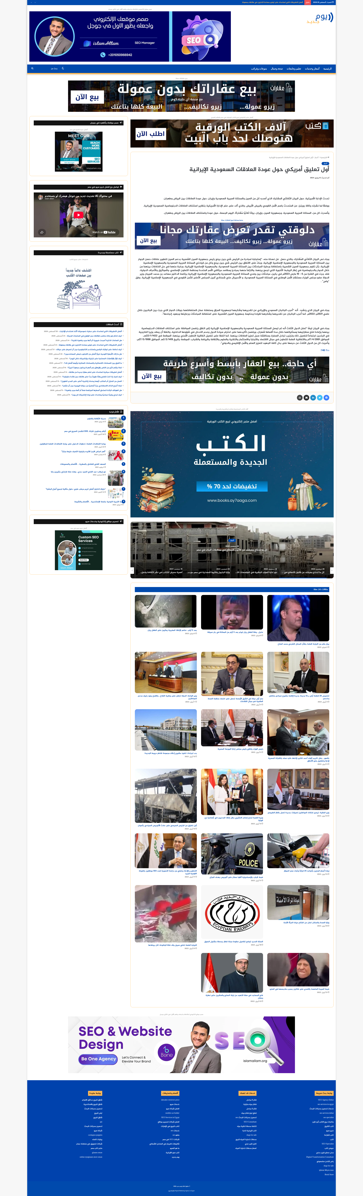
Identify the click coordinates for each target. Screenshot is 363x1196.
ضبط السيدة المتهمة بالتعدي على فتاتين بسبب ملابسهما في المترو (299, 989)
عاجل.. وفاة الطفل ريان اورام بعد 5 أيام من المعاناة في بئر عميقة (235, 632)
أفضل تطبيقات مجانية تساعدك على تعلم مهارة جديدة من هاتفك (95, 372)
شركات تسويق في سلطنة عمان (89, 1144)
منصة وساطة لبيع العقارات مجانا (232, 220)
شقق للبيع (97, 1117)
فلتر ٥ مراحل (251, 1100)
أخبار (316, 157)
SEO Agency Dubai (326, 1100)
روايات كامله (97, 1139)
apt (101, 1122)
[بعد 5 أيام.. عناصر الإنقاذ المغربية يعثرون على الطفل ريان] (166, 611)
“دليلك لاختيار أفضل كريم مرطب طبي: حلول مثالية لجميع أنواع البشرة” (76, 489)
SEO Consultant (250, 1122)
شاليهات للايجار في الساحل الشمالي (164, 1144)
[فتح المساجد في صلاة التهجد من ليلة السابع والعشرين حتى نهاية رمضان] (232, 972)
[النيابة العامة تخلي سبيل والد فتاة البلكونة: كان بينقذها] (166, 914)
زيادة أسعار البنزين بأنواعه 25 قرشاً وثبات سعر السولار (306, 871)
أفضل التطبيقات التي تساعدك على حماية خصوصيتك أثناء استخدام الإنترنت (90, 331)
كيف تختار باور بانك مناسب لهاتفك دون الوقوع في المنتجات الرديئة (94, 336)
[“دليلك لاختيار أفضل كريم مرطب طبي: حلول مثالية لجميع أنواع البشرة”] (116, 493)
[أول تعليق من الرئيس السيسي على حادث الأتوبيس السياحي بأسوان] (166, 796)
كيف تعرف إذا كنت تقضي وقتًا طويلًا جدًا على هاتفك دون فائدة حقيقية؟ (92, 376)
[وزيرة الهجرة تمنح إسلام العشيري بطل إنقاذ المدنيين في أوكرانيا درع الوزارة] (232, 792)
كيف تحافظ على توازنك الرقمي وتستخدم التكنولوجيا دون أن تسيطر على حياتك (89, 349)
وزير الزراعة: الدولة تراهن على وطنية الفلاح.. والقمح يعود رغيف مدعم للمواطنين (167, 697)
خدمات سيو (174, 1104)
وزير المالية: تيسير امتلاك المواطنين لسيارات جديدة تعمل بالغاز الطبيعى (298, 812)
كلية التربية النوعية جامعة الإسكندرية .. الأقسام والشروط (99, 501)
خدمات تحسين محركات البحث (322, 1108)
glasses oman (97, 1152)
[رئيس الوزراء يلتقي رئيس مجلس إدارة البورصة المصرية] (232, 727)
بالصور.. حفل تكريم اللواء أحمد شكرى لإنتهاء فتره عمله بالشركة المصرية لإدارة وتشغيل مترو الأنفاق (298, 760)
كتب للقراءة (329, 1135)
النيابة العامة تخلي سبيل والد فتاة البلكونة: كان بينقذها (172, 945)
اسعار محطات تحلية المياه (246, 1148)
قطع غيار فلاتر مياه (249, 1113)
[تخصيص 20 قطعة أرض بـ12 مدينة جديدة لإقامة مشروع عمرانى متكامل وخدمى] (298, 672)
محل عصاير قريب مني (325, 1152)
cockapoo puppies (95, 1135)
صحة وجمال (277, 68)
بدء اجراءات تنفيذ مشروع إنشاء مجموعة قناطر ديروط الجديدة (171, 753)
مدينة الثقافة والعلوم (96, 418)
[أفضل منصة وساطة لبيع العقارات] (181, 96)
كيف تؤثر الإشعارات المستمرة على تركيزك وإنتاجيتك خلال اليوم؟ (95, 358)
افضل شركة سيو (172, 1108)
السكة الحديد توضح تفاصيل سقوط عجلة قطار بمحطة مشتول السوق (233, 941)
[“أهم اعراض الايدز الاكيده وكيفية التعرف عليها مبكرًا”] (116, 455)
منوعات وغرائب (259, 68)
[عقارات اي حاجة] (232, 237)
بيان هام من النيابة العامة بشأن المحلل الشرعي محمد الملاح (303, 644)
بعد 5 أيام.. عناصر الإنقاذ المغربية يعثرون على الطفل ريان (172, 630)
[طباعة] (300, 398)
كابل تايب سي (251, 1144)
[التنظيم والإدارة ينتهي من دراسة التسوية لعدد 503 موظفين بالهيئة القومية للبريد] (166, 850)
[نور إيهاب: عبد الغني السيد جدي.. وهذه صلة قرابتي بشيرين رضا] (116, 478)
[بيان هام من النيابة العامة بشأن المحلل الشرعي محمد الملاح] (298, 618)
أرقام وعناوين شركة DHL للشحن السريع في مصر (85, 431)
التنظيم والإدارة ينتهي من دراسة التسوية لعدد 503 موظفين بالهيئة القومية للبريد (168, 872)
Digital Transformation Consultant (320, 1157)
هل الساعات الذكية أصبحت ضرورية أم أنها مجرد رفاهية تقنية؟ (96, 340)
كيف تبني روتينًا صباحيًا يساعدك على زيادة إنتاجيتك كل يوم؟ (97, 395)
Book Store (329, 1174)
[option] (232, 550)
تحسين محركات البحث (93, 1108)
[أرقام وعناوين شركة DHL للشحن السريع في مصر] (116, 435)
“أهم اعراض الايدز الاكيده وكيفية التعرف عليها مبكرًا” (83, 451)
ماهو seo (176, 1135)
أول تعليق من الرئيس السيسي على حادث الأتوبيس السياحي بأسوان (167, 825)
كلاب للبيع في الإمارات (170, 1126)
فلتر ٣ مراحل (251, 1108)
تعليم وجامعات (294, 68)
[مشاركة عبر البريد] (306, 398)
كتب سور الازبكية (172, 1152)
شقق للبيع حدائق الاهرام (92, 1100)
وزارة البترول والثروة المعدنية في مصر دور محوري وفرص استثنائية (232, 550)
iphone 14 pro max (326, 1170)
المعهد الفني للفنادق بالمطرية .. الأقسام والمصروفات (83, 464)
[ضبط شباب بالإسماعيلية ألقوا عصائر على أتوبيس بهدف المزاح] (232, 854)
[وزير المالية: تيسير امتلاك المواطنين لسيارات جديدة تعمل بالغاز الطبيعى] (298, 789)
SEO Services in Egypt (170, 1117)
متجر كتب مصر (96, 1148)
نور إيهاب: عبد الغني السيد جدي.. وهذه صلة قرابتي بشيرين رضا (78, 471)
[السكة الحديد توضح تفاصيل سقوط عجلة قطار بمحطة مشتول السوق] (232, 912)
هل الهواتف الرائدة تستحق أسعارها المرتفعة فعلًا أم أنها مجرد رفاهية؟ (93, 390)
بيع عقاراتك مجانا (181, 78)
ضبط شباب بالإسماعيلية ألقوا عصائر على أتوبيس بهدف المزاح (236, 877)
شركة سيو (98, 1130)
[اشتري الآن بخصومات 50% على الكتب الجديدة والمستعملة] (232, 464)
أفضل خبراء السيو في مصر (79, 129)
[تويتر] (320, 398)
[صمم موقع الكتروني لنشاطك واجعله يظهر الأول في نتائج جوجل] (181, 1045)
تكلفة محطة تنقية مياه (247, 1126)
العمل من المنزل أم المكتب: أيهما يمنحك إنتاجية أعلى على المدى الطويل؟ (91, 381)
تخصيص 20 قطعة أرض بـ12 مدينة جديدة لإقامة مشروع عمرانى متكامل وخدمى (299, 697)
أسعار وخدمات (312, 68)
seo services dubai (327, 1113)
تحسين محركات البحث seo (246, 1117)
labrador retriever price (170, 1100)
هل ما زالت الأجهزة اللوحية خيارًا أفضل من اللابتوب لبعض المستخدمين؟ (93, 354)
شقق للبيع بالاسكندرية (93, 1104)
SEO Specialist (328, 1144)
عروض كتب (329, 1148)
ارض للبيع (98, 1113)
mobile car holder (172, 1113)
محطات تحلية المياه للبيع (246, 1139)
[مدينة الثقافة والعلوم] (116, 422)
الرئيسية (327, 68)
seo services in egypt (326, 1104)
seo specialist (328, 1117)
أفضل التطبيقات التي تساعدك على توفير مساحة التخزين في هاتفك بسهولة (90, 345)
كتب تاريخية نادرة (249, 1130)
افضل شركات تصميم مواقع (168, 1122)
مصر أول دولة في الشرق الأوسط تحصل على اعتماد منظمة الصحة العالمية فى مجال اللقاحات (235, 700)
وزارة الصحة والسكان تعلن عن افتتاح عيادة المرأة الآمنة (306, 922)
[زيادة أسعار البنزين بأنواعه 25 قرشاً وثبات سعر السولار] (298, 850)
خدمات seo (175, 1130)
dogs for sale (329, 1166)
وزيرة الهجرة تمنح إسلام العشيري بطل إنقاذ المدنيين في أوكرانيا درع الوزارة (234, 819)
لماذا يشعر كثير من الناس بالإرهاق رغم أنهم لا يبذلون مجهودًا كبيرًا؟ (95, 367)
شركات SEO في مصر (170, 1139)
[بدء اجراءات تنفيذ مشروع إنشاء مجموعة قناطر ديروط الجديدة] (166, 729)
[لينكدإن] (313, 398)
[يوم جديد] (320, 18)
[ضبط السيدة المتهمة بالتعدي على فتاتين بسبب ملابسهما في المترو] (298, 969)
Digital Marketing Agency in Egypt (185, 1191)
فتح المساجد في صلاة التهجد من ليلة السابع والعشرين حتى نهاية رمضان (234, 997)
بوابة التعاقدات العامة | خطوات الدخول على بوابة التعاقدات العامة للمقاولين (73, 444)
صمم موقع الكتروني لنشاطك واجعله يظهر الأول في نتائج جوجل (130, 9)
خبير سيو (330, 1130)
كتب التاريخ (329, 1126)
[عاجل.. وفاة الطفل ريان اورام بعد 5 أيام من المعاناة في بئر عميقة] (232, 612)
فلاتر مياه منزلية (250, 1104)
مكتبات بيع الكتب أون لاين (323, 1122)
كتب (332, 1139)
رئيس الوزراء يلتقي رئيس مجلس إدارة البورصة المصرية (240, 749)
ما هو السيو (174, 1148)
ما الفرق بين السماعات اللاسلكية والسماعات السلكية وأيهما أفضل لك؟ (93, 363)
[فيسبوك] (326, 398)
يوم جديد (175, 1157)
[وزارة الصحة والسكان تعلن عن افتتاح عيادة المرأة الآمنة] (298, 902)
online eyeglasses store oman (91, 1157)
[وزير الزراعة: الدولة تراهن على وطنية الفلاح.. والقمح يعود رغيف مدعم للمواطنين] (166, 672)
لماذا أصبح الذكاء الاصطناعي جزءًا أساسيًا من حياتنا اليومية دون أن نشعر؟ (92, 385)
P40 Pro (325, 350)
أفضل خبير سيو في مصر (78, 528)
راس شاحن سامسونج (325, 1161)
